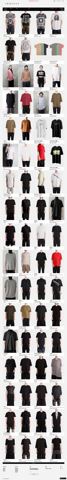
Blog (56, 8)
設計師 (5, 8)
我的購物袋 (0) (61, 8)
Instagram (52, 8)
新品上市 (11, 8)
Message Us (64, 478)
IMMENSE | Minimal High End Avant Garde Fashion (12, 4)
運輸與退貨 (16, 468)
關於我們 (4, 468)
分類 (29, 8)
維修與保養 (16, 469)
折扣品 (17, 8)
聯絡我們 (4, 469)
